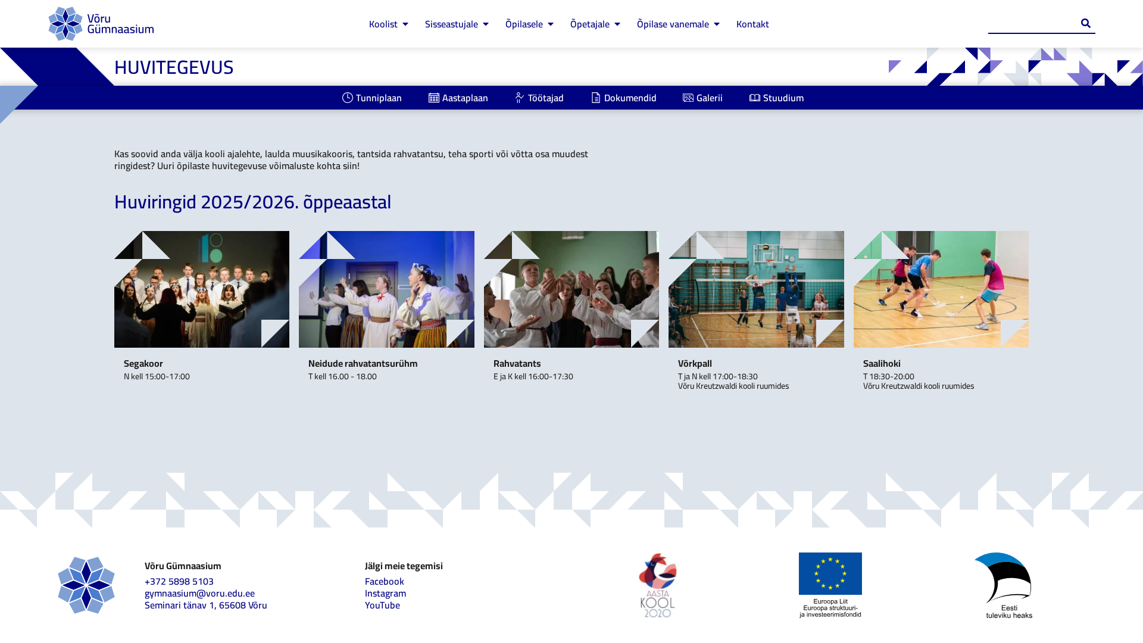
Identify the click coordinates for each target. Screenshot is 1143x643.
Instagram (385, 593)
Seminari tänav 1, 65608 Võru (206, 605)
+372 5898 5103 (179, 581)
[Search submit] (1085, 23)
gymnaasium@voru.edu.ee (200, 593)
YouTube (382, 605)
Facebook (384, 581)
